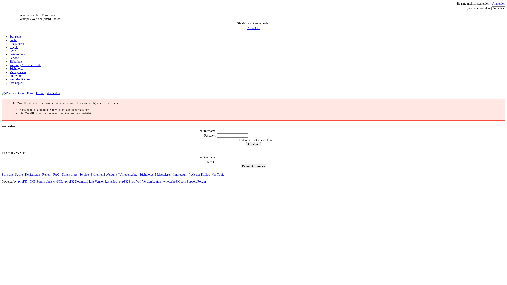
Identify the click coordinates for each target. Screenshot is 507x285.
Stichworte (16, 68)
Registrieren (17, 43)
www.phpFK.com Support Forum (184, 181)
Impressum (16, 75)
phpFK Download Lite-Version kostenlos (91, 181)
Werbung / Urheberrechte (25, 65)
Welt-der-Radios (20, 79)
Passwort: (210, 135)
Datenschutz (17, 54)
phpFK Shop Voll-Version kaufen (140, 181)
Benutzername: (206, 131)
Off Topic (16, 83)
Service (14, 58)
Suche (13, 40)
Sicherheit (16, 61)
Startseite (15, 36)
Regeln (14, 47)
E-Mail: (211, 161)
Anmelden (498, 3)
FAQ (13, 50)
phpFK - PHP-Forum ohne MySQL (41, 181)
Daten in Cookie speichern (255, 140)
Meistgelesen (18, 72)
